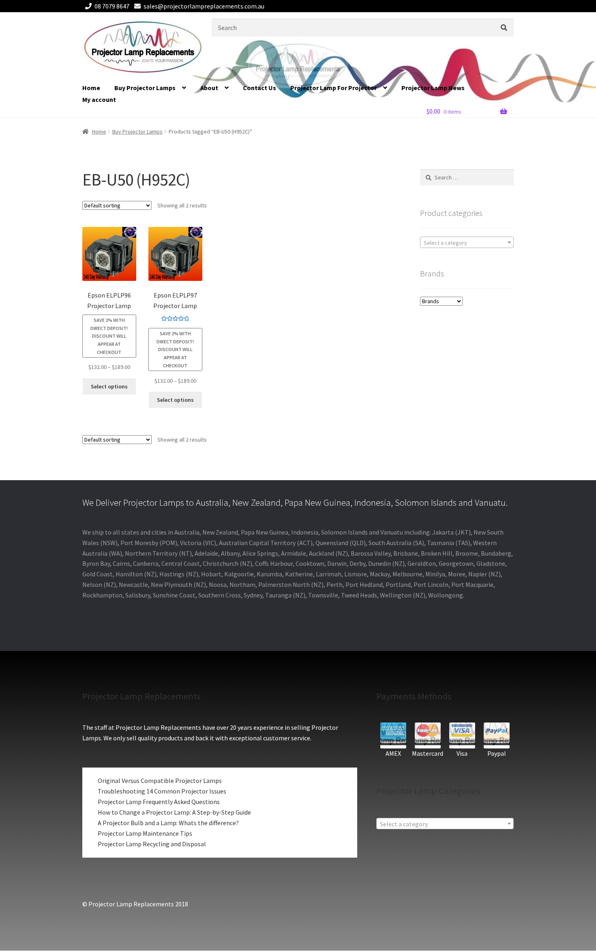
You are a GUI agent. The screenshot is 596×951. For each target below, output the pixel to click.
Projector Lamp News (433, 88)
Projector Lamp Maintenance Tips (145, 833)
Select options (109, 386)
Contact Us (259, 88)
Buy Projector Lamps (145, 88)
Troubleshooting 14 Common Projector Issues (162, 791)
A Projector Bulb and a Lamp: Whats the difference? (168, 823)
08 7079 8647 (111, 6)
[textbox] (466, 242)
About (209, 88)
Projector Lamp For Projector (333, 88)
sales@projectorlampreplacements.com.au (204, 6)
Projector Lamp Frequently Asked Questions (159, 802)
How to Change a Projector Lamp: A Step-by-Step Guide (174, 812)
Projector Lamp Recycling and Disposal (152, 844)
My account (99, 99)
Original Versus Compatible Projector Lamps (160, 780)
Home (91, 88)
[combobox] (467, 242)
